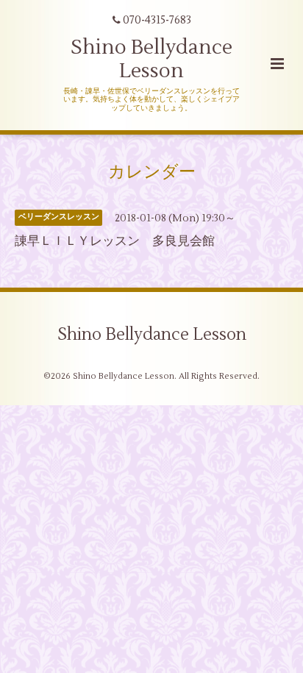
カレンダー (152, 172)
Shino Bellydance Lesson (151, 59)
